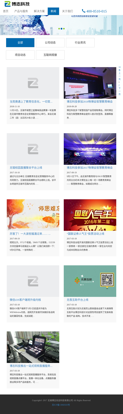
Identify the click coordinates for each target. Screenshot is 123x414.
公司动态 (50, 42)
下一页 (119, 91)
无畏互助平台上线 (77, 299)
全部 (20, 42)
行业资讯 (80, 42)
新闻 (53, 11)
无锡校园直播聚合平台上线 (26, 167)
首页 (7, 11)
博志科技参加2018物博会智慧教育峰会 (90, 101)
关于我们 (67, 11)
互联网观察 (50, 54)
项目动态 (20, 54)
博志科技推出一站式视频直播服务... (31, 365)
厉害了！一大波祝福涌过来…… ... (30, 233)
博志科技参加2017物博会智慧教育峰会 (90, 167)
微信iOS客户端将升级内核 (25, 299)
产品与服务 (21, 11)
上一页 (119, 76)
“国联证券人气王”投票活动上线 (85, 233)
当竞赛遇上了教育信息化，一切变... (31, 101)
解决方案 (39, 11)
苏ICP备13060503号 (61, 405)
